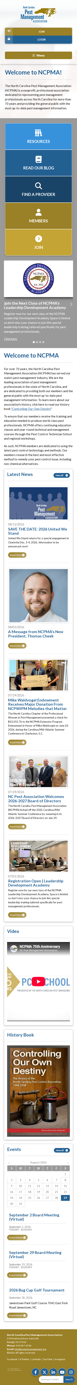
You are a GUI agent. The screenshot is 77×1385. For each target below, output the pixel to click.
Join (41, 31)
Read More (16, 554)
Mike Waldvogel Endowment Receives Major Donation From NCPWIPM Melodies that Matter (37, 704)
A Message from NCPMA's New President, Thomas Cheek (35, 633)
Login (42, 39)
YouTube (47, 1359)
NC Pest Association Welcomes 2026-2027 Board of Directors (36, 798)
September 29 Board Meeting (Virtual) (35, 1254)
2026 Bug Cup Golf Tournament (37, 1290)
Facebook (12, 1359)
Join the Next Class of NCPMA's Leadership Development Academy (35, 305)
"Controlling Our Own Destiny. (31, 409)
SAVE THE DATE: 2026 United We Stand (37, 531)
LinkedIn (36, 1359)
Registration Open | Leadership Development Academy (35, 883)
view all (59, 475)
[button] (6, 304)
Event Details (16, 1237)
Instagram (60, 1359)
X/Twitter (24, 1359)
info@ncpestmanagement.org (30, 1349)
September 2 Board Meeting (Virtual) (34, 1217)
